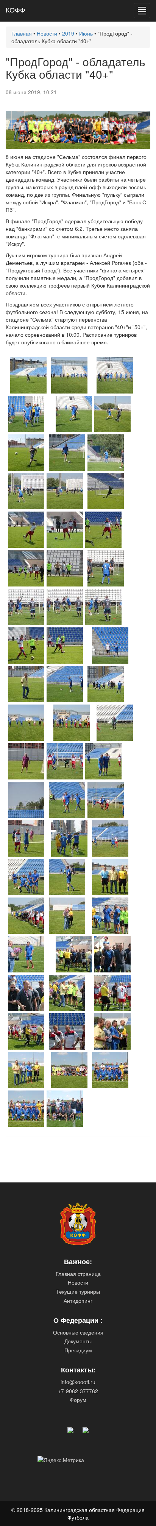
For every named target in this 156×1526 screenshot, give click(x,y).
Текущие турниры (78, 1291)
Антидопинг (78, 1300)
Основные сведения (78, 1332)
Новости (78, 1282)
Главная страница (78, 1273)
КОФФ (15, 9)
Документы (78, 1341)
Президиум (78, 1350)
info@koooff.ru (78, 1382)
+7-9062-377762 (78, 1391)
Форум (78, 1399)
